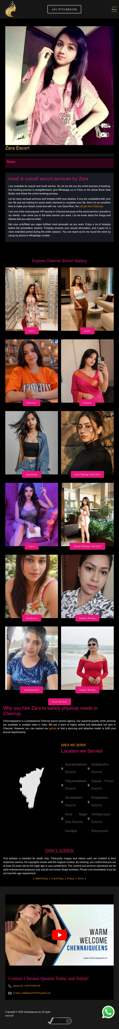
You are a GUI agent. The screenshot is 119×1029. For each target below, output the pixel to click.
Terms (81, 878)
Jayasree (32, 402)
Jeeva (32, 330)
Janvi (32, 546)
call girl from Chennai (91, 206)
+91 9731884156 (64, 9)
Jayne (87, 330)
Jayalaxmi (31, 474)
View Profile (59, 701)
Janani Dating (87, 618)
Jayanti (87, 402)
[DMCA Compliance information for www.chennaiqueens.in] (60, 1020)
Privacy (70, 878)
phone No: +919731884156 (26, 985)
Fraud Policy (57, 878)
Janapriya (31, 618)
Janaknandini (31, 689)
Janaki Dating (87, 689)
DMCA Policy (41, 878)
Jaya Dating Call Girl (87, 474)
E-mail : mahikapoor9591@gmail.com (32, 992)
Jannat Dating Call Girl (87, 546)
